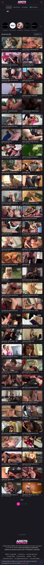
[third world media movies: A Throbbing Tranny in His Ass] (12, 428)
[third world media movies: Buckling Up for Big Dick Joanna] (32, 121)
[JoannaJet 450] (32, 259)
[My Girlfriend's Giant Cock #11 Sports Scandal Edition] (12, 44)
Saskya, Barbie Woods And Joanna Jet (10, 172)
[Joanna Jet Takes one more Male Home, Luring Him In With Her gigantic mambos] (12, 75)
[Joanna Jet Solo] (12, 412)
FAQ (34, 556)
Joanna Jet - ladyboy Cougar (9, 326)
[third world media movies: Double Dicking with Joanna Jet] (12, 489)
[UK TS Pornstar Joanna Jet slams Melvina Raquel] (32, 428)
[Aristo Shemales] (22, 2)
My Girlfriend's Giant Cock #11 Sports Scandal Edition (10, 49)
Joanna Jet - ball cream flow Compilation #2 (30, 356)
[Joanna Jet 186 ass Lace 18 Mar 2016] (32, 489)
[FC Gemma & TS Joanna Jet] (32, 213)
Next (22, 500)
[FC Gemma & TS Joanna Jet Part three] (32, 228)
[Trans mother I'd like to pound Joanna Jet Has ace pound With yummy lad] (32, 136)
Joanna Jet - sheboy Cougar (29, 187)
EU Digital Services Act (21, 558)
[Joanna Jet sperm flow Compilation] (32, 105)
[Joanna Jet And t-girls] (32, 59)
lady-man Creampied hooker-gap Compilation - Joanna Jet (30, 387)
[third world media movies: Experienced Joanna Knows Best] (12, 213)
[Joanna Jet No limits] (12, 90)
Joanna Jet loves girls (28, 80)
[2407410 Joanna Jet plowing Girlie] (32, 152)
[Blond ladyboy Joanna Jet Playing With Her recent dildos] (32, 366)
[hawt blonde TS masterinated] (32, 198)
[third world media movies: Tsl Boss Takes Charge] (32, 274)
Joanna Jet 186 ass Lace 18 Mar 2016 (30, 494)
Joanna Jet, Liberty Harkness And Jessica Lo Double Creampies (30, 402)
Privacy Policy (21, 556)
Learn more (24, 563)
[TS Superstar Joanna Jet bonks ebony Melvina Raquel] (12, 305)
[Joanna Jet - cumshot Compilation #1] (12, 105)
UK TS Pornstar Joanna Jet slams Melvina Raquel (30, 433)
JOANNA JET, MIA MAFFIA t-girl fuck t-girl (10, 187)
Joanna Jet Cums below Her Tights (30, 464)
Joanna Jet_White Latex (8, 479)
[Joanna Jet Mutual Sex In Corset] (32, 290)
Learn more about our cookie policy (28, 547)
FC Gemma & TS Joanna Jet (29, 218)
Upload (29, 556)
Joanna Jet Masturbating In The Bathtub (10, 402)
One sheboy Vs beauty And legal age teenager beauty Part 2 (10, 464)
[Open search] (41, 2)
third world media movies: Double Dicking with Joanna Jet (10, 494)
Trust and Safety (34, 558)
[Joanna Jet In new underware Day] (12, 443)
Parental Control (8, 558)
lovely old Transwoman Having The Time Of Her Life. (10, 126)
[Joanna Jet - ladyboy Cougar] (12, 320)
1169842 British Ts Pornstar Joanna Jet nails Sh (10, 387)
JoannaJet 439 (26, 172)
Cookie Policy (11, 556)
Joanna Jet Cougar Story (8, 249)
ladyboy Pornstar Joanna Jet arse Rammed (10, 295)
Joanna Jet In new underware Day (10, 448)
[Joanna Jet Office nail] (32, 336)
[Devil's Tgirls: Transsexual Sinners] (32, 44)
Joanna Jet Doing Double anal (9, 264)
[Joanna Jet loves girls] (32, 75)
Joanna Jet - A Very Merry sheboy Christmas (30, 249)
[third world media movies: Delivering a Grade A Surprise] (12, 198)
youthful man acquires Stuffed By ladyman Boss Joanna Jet (10, 372)
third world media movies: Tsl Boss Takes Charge (30, 279)
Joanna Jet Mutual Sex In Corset (30, 295)
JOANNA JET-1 (5, 279)
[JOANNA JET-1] (12, 274)
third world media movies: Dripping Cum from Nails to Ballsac (10, 157)
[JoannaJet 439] (32, 167)
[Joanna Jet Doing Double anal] (12, 259)
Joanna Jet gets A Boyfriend (29, 95)
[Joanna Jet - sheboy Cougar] (32, 182)
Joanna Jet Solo (6, 418)
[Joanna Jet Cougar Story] (12, 244)
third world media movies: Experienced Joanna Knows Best (10, 218)
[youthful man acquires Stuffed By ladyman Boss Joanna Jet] (12, 366)
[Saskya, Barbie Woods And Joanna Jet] (12, 167)
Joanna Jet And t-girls (28, 65)
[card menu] (21, 50)
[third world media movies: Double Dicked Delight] (12, 59)
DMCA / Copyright (10, 554)
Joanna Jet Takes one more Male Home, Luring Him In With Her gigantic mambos (10, 80)
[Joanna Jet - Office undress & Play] (32, 412)
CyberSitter (36, 549)
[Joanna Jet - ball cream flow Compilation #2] (32, 351)
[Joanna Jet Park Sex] (12, 228)
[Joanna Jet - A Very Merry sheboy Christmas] (32, 244)
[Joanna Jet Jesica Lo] (12, 136)
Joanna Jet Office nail (28, 341)
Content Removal (31, 554)
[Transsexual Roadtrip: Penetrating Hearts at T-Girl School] (12, 351)
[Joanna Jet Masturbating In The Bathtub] (12, 397)
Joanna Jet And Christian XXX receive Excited (30, 326)
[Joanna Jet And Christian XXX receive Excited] (32, 320)
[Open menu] (3, 2)
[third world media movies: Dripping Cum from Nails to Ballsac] (12, 152)
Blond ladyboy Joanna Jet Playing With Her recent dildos (30, 372)
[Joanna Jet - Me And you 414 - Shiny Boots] (32, 443)
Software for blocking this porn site (14, 549)
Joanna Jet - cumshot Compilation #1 (10, 111)
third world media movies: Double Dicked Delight (10, 65)
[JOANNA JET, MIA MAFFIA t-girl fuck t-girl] (12, 182)
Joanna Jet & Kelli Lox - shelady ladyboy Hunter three (30, 310)
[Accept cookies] (40, 562)
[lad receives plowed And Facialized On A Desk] (32, 474)
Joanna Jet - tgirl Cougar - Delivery (10, 341)
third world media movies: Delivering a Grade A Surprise (10, 203)
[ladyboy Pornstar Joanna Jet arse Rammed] (12, 290)
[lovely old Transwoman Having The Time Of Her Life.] (12, 121)
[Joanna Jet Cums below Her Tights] (32, 459)
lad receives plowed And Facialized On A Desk (30, 479)
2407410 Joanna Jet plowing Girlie (30, 157)
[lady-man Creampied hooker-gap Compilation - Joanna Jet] (32, 382)
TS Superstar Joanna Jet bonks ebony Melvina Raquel (10, 310)
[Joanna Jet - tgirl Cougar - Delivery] (12, 336)
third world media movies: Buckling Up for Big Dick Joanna (30, 126)
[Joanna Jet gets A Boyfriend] (32, 90)
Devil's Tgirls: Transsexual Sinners (30, 49)
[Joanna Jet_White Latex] (12, 474)
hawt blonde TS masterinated (30, 203)
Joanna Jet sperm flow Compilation (30, 111)
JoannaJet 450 (26, 264)
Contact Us (21, 554)
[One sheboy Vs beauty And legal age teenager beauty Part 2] (12, 459)
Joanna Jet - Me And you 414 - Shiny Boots (30, 448)
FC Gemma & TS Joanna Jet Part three (30, 233)
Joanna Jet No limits (7, 95)
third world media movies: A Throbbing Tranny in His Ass (10, 433)
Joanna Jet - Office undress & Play (30, 418)
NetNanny (30, 549)
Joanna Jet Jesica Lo (7, 141)
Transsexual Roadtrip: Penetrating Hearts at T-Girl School (10, 356)
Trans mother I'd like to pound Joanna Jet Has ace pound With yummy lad (30, 141)
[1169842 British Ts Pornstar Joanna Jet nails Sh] (12, 382)
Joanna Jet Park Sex (7, 233)
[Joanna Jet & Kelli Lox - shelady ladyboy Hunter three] (32, 305)
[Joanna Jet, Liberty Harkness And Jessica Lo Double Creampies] (32, 397)
